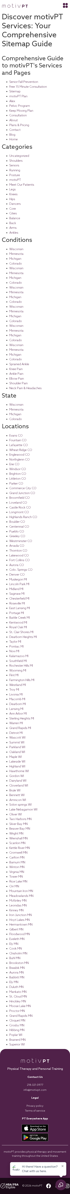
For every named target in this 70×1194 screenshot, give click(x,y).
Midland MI (16, 589)
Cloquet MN (17, 1020)
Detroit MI (16, 733)
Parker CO (16, 483)
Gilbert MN (16, 929)
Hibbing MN (16, 1030)
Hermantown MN (20, 924)
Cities (13, 213)
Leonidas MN (18, 905)
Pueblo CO (16, 531)
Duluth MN (16, 987)
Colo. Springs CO (20, 570)
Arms (13, 228)
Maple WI (15, 757)
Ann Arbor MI (18, 714)
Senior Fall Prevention (23, 82)
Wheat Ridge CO (20, 450)
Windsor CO (17, 469)
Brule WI (14, 790)
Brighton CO (17, 474)
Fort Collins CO (19, 560)
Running (14, 170)
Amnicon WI (17, 800)
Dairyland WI (17, 781)
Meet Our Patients (21, 185)
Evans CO (16, 435)
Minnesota (16, 254)
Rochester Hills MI (21, 666)
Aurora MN (16, 972)
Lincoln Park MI (19, 584)
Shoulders (16, 161)
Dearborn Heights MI (23, 637)
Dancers (15, 204)
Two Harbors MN (20, 819)
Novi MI (14, 651)
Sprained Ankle (19, 364)
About (13, 120)
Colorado (15, 263)
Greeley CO (17, 536)
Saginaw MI (16, 594)
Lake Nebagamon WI (23, 809)
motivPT (15, 180)
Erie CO (14, 464)
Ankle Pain (16, 374)
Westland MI (17, 685)
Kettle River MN (19, 848)
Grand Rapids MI (20, 728)
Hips (12, 199)
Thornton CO (18, 551)
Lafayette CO (18, 445)
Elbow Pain (16, 379)
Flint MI (13, 675)
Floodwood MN (19, 934)
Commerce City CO (22, 488)
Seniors (14, 165)
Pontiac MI (16, 646)
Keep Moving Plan (21, 111)
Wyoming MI (17, 670)
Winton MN (16, 867)
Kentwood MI (18, 622)
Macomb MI (17, 699)
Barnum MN (17, 862)
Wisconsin (16, 249)
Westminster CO (20, 541)
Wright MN (16, 833)
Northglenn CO (19, 459)
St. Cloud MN (18, 996)
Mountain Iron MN (21, 891)
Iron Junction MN (20, 915)
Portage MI (16, 613)
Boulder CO (17, 522)
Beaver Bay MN (19, 829)
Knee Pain (16, 369)
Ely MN (13, 944)
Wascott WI (17, 737)
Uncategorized (19, 156)
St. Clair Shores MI (21, 632)
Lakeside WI (17, 761)
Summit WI (16, 742)
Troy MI (14, 690)
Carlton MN (16, 857)
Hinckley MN (17, 1001)
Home (13, 139)
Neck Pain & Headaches (25, 388)
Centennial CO (19, 527)
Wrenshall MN (18, 838)
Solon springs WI (20, 805)
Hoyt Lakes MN (19, 920)
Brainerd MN (17, 1040)
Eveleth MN (16, 939)
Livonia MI (16, 694)
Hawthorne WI (19, 771)
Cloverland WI (18, 785)
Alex (12, 101)
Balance (14, 218)
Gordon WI (16, 776)
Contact (15, 130)
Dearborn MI (17, 704)
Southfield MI (18, 661)
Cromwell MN (18, 853)
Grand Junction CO (22, 493)
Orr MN (14, 886)
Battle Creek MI (19, 618)
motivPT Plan (18, 96)
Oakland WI (17, 752)
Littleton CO (17, 479)
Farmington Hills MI (21, 680)
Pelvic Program (19, 106)
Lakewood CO (19, 555)
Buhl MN (14, 958)
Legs (12, 189)
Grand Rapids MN (20, 1016)
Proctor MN (17, 1011)
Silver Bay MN (18, 824)
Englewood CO (19, 455)
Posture (14, 175)
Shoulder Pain (18, 383)
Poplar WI (15, 1035)
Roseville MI (17, 603)
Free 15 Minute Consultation (28, 87)
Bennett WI (16, 795)
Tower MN (16, 876)
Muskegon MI (18, 579)
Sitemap (15, 91)
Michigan (15, 259)
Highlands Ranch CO (23, 517)
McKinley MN (18, 900)
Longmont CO (19, 512)
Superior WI (17, 1044)
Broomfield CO (19, 498)
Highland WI (17, 766)
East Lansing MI (19, 608)
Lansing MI (16, 709)
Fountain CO (18, 440)
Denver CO (17, 574)
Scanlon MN (17, 843)
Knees (13, 194)
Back (12, 223)
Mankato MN (18, 992)
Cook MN (15, 948)
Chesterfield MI (19, 598)
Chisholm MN (18, 953)
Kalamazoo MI (18, 656)
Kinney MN (16, 910)
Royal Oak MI (18, 627)
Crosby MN (16, 1025)
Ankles (13, 233)
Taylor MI (15, 642)
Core (12, 209)
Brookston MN (19, 963)
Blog (12, 135)
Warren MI (16, 723)
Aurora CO (16, 565)
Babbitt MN (16, 977)
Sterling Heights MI (21, 718)
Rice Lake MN (18, 881)
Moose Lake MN (20, 1006)
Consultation (18, 115)
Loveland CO (18, 503)
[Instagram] (67, 1186)
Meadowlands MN (21, 896)
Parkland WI (17, 747)
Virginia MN (16, 872)
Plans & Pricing (19, 125)
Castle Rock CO (20, 507)
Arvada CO (16, 546)
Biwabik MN (17, 968)
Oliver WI (15, 814)
